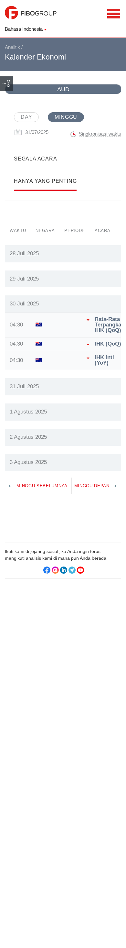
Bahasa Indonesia (24, 29)
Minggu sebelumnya (41, 485)
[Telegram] (72, 570)
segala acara (35, 158)
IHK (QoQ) (108, 344)
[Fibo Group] (31, 16)
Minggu (66, 117)
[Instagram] (55, 570)
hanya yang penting (45, 181)
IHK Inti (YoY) (104, 360)
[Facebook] (46, 570)
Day (26, 117)
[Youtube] (80, 570)
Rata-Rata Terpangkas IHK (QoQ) (109, 325)
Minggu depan (92, 485)
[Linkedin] (63, 570)
